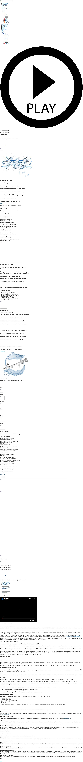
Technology (4, 5)
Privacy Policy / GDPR (6, 583)
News (3, 9)
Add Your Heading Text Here (5, 565)
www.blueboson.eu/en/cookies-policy (73, 636)
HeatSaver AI (4, 8)
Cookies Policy (4, 584)
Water (3, 6)
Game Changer (5, 3)
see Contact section (5, 714)
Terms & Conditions (5, 582)
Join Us (3, 10)
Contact (3, 11)
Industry (3, 7)
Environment (4, 4)
